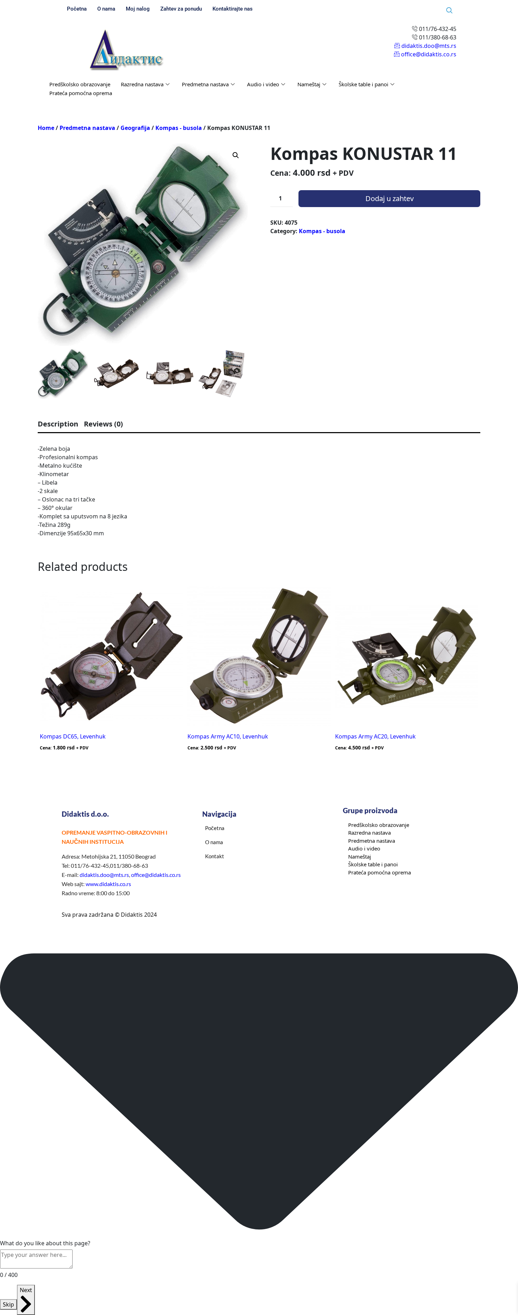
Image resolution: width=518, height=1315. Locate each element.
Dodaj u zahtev (389, 198)
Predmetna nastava (205, 84)
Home (46, 128)
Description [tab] (58, 424)
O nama (106, 9)
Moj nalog (138, 9)
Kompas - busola (178, 128)
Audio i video (263, 84)
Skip (8, 1304)
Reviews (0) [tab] (103, 424)
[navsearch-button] (449, 10)
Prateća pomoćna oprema (80, 92)
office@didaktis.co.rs (156, 874)
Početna (77, 9)
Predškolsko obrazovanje (79, 84)
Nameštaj (308, 84)
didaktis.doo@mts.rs (104, 874)
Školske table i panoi (363, 84)
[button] (235, 155)
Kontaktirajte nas (232, 9)
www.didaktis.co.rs (108, 883)
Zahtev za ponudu (181, 9)
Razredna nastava (142, 84)
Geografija (135, 128)
